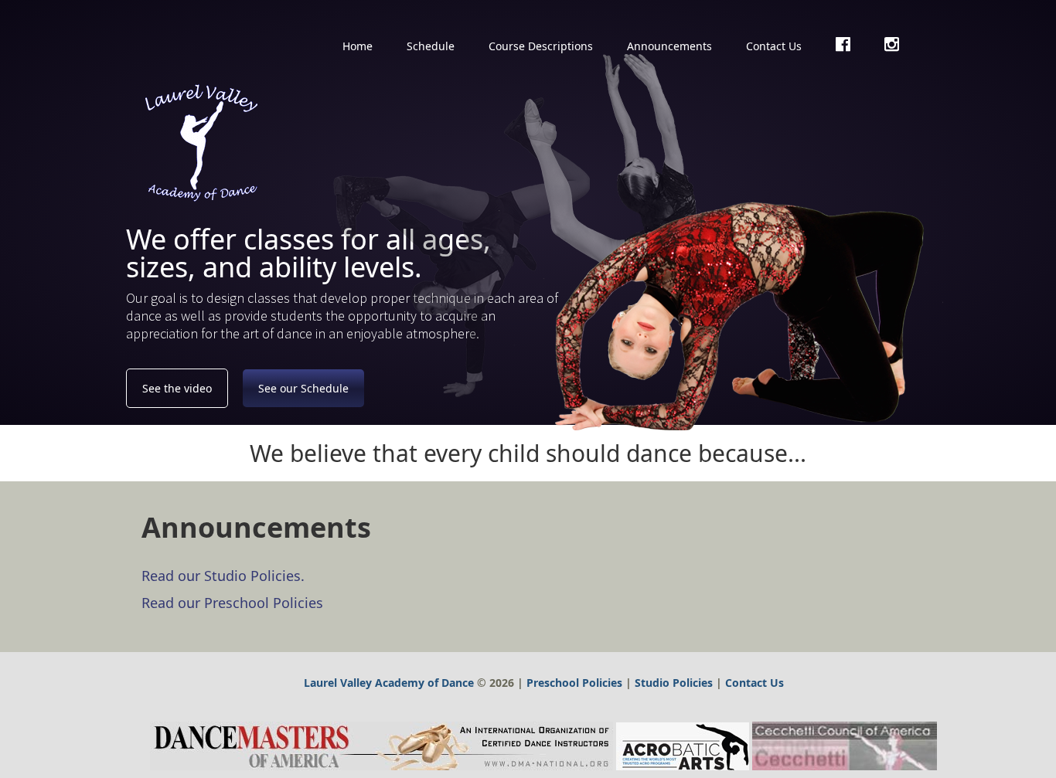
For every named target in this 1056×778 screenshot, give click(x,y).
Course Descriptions (541, 46)
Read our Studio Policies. (223, 575)
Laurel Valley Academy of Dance (389, 682)
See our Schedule (303, 388)
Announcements (669, 46)
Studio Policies (674, 682)
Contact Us (774, 46)
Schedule (431, 46)
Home (357, 46)
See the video (177, 388)
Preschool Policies (574, 682)
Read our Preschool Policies (232, 602)
